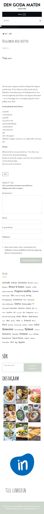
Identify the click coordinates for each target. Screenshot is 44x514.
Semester (8, 329)
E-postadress (7, 227)
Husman (21, 308)
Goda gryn (30, 300)
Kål (14, 312)
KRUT (4, 312)
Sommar (23, 333)
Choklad (28, 287)
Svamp (36, 334)
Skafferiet (37, 329)
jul (33, 308)
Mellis (18, 316)
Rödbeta (30, 325)
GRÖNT (10, 34)
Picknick (27, 320)
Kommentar (7, 193)
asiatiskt (6, 282)
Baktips (14, 282)
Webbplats (6, 237)
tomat (26, 338)
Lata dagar (19, 312)
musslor (13, 321)
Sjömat (29, 329)
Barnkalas (22, 282)
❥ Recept (5, 34)
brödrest (36, 283)
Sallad (36, 324)
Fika (12, 295)
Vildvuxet (32, 338)
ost (22, 321)
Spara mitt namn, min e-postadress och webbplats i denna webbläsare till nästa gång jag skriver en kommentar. (23, 250)
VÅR (12, 342)
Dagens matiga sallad (7, 291)
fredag (28, 295)
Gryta (17, 304)
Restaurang (17, 325)
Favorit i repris (6, 295)
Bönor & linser (16, 286)
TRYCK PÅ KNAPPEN (32, 367)
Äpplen (22, 342)
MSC (8, 320)
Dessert (35, 291)
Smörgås (15, 334)
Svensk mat (6, 338)
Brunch (30, 283)
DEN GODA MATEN (22, 4)
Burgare (5, 287)
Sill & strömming (19, 329)
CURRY (34, 287)
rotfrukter (24, 325)
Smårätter (6, 334)
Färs (24, 300)
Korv (36, 308)
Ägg (16, 342)
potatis (10, 325)
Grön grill (5, 308)
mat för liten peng (8, 316)
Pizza (34, 321)
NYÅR (18, 321)
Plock (4, 324)
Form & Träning (20, 296)
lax (24, 312)
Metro (24, 316)
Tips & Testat (17, 338)
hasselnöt (13, 308)
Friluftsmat (17, 299)
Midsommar (33, 316)
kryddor (9, 312)
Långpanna (30, 312)
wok (5, 174)
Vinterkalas (5, 342)
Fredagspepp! (7, 300)
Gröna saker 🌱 (28, 304)
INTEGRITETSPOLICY (31, 509)
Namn (4, 218)
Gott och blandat (7, 304)
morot (3, 321)
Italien (28, 308)
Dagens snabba (22, 291)
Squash (30, 334)
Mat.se (36, 312)
